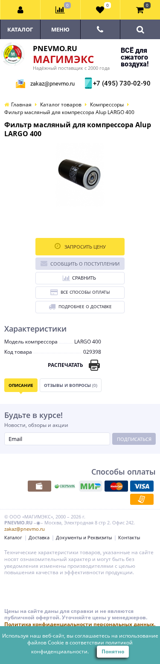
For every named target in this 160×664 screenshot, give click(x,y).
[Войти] (20, 10)
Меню (60, 29)
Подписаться (134, 439)
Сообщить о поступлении (84, 263)
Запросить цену (84, 246)
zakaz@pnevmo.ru (52, 83)
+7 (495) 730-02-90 (120, 83)
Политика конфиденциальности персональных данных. (79, 624)
